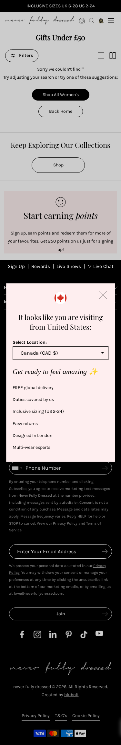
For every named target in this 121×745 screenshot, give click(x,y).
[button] (103, 295)
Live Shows (68, 266)
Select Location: (30, 342)
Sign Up (16, 266)
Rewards (40, 266)
